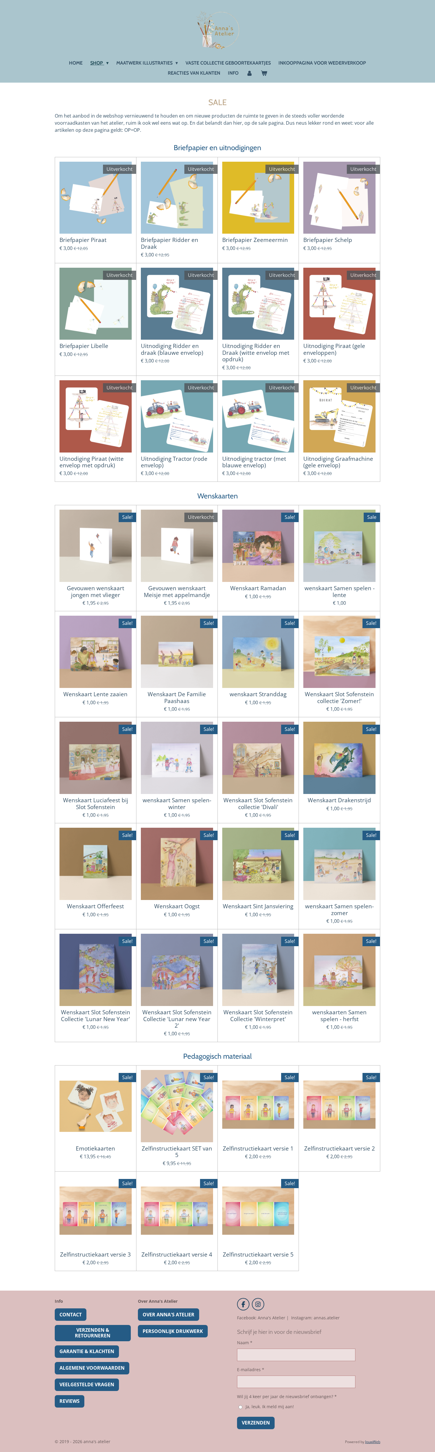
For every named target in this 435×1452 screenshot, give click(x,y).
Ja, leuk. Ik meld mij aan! (270, 1406)
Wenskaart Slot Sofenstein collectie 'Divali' (258, 803)
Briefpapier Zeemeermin (255, 240)
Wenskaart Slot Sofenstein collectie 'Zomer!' (339, 697)
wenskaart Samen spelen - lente (339, 591)
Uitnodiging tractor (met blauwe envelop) (254, 462)
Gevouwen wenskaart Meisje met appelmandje (177, 591)
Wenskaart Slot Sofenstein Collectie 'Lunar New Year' (95, 1015)
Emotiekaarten (95, 1148)
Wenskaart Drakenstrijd (339, 800)
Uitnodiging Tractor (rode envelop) (174, 462)
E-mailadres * (250, 1369)
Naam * (244, 1342)
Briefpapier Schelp (327, 240)
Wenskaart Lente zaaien (95, 694)
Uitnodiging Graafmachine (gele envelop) (338, 462)
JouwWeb (372, 1442)
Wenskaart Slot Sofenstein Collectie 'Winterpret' (258, 1015)
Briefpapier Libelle (83, 346)
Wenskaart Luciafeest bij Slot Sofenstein (95, 803)
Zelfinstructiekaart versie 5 (258, 1254)
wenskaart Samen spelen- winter (177, 803)
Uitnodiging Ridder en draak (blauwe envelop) (172, 349)
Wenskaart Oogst (177, 906)
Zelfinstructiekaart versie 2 (339, 1148)
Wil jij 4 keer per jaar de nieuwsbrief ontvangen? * (287, 1396)
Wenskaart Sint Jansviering (258, 906)
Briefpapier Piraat (83, 240)
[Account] (249, 73)
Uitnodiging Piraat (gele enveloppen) (334, 349)
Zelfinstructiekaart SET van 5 (177, 1152)
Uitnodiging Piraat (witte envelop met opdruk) (91, 462)
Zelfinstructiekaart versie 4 (176, 1254)
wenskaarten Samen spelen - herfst (339, 1015)
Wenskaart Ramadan (258, 588)
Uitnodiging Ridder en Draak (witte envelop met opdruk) (255, 352)
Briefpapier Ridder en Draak (169, 243)
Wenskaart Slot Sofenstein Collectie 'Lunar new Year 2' (177, 1019)
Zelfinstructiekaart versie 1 (258, 1148)
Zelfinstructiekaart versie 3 (95, 1254)
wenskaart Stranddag (258, 694)
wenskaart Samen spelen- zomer (339, 909)
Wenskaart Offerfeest (95, 906)
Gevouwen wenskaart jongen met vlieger (95, 591)
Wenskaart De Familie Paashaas (177, 697)
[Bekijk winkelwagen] (264, 73)
